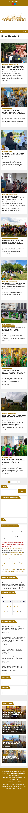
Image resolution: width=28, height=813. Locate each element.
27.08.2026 (7, 716)
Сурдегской (5, 564)
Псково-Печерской (13, 554)
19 (20, 609)
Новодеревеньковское (8, 725)
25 (17, 611)
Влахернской (18, 564)
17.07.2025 (6, 420)
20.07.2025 (6, 158)
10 (14, 606)
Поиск (4, 486)
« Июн (12, 616)
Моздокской (19, 560)
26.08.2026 (7, 746)
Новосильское (5, 238)
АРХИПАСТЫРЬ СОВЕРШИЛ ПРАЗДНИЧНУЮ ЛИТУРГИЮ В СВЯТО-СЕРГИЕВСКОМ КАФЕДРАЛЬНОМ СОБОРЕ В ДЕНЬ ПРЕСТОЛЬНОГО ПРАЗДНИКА (13, 373)
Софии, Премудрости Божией (13, 548)
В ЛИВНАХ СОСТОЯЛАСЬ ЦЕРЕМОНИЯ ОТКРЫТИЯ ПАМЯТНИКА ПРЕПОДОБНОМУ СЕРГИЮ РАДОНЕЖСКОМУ (13, 330)
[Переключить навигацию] (26, 31)
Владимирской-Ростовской (9, 560)
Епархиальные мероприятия (8, 324)
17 (14, 609)
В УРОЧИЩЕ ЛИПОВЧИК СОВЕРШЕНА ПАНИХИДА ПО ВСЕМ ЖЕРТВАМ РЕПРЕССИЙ (13, 416)
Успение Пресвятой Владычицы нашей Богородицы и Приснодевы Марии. (13, 544)
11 (17, 606)
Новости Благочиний (13, 64)
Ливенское (5, 413)
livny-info (13, 71)
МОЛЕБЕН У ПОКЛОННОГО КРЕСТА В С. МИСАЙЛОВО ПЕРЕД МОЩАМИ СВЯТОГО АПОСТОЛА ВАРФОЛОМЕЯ (13, 285)
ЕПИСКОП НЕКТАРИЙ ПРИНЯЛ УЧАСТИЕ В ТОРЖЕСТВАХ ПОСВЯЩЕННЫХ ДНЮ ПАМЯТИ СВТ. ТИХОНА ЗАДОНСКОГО (13, 649)
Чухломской (16, 562)
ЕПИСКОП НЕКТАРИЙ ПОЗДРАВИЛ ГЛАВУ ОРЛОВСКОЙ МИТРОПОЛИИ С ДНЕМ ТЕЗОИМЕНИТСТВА (13, 658)
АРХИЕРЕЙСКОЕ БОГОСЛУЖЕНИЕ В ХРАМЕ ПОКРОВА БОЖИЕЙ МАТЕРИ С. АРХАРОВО (13, 155)
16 (10, 609)
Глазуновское (5, 64)
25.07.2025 (6, 71)
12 (20, 606)
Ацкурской (9, 558)
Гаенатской (10, 562)
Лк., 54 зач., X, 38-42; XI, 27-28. (16, 571)
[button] (23, 31)
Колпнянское (5, 194)
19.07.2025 (6, 201)
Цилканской (16, 558)
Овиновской (5, 554)
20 (24, 609)
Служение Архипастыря (7, 108)
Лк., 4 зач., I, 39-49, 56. (11, 569)
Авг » (16, 616)
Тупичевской (12, 564)
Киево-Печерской (15, 552)
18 (17, 609)
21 (4, 611)
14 (4, 609)
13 (23, 606)
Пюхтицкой (13, 556)
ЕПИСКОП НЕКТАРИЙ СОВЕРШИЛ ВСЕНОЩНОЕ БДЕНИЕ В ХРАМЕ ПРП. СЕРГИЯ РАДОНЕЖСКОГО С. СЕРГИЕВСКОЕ (13, 461)
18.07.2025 (6, 288)
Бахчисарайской (6, 565)
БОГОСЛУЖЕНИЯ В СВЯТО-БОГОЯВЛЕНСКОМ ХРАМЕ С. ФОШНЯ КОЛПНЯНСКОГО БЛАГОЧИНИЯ (13, 198)
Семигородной (6, 556)
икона (9, 546)
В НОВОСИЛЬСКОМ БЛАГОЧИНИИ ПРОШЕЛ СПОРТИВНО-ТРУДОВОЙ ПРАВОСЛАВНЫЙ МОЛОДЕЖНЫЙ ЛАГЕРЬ (12, 243)
